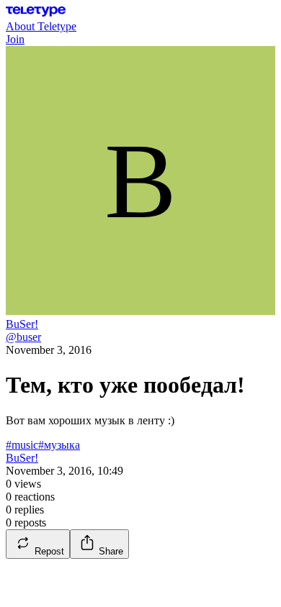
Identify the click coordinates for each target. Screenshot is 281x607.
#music (22, 445)
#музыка (59, 445)
